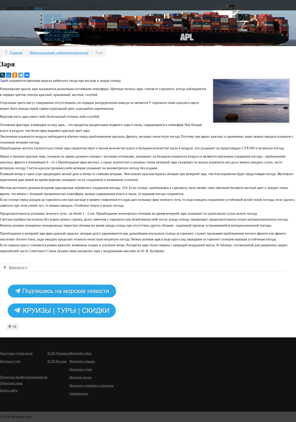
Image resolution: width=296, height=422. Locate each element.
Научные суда (10, 361)
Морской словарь (82, 361)
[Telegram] (20, 75)
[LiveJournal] (2, 75)
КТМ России (57, 361)
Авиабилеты (78, 393)
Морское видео (80, 377)
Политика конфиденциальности (23, 377)
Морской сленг (80, 353)
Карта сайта (9, 390)
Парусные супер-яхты (16, 353)
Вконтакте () (18, 267)
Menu (38, 8)
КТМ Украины (58, 353)
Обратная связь (11, 383)
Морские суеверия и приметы (91, 385)
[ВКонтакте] (26, 75)
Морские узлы (58, 39)
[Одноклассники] (14, 75)
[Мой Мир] (8, 75)
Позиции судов (80, 369)
